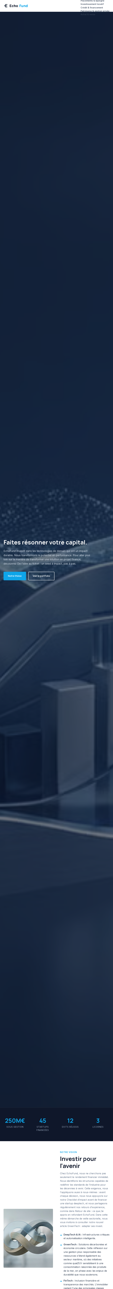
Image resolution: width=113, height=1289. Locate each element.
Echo (18, 5)
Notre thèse (15, 575)
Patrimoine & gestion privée (95, 11)
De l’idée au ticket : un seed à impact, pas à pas (46, 563)
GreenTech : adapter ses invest (85, 1226)
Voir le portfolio (41, 575)
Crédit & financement (92, 7)
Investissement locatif (92, 4)
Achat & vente (88, 14)
